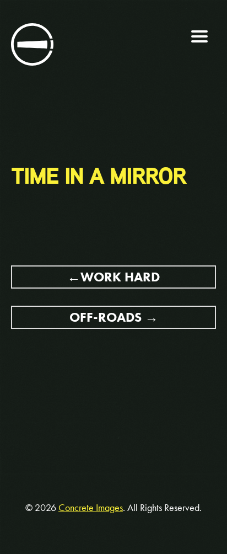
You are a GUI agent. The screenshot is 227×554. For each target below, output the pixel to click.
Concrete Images (90, 508)
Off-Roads (105, 317)
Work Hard (120, 276)
